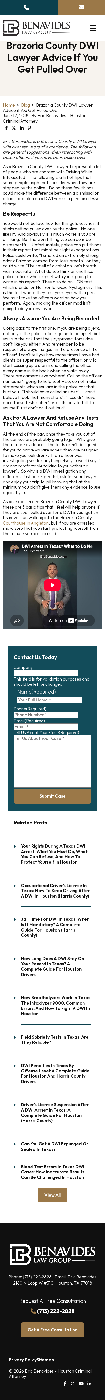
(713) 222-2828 (37, 1277)
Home (9, 105)
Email (29, 721)
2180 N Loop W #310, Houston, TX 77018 (52, 1283)
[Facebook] (65, 1383)
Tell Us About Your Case (46, 732)
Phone (30, 709)
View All (52, 1195)
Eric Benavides (82, 1277)
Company (23, 667)
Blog (25, 105)
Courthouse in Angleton (26, 523)
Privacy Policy (23, 1360)
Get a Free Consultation (52, 1330)
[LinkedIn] (89, 1383)
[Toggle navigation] (93, 28)
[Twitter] (72, 1383)
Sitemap (45, 1360)
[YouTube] (81, 1383)
